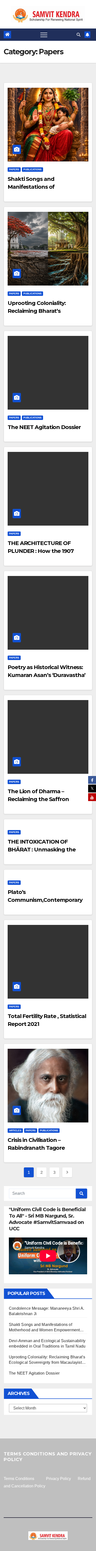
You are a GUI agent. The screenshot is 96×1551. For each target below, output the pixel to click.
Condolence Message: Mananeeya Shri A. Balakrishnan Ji (46, 1311)
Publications (32, 169)
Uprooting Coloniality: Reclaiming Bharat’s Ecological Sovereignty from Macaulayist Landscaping (47, 1360)
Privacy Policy (58, 1479)
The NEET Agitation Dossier (44, 427)
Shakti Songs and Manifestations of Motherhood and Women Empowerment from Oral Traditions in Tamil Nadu (44, 1327)
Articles (15, 1130)
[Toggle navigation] (43, 34)
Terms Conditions (19, 1479)
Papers (14, 169)
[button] (78, 35)
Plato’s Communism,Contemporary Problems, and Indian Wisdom (48, 900)
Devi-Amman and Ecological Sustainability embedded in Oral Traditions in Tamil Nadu (47, 1343)
